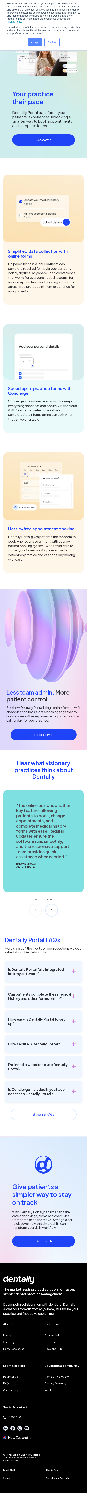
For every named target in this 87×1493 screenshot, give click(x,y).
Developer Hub (54, 1348)
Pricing (7, 1335)
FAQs (6, 1383)
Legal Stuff (9, 1470)
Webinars (50, 1390)
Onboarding (10, 1390)
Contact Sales (53, 1335)
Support (7, 1478)
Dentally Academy (55, 1383)
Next (51, 910)
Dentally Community (57, 1376)
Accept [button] (34, 42)
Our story (8, 1342)
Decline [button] (52, 42)
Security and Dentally (57, 1478)
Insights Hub (10, 1376)
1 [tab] (40, 899)
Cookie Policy (53, 1470)
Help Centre (52, 1342)
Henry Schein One (13, 1348)
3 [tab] (51, 899)
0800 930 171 (16, 1417)
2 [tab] (47, 899)
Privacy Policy (14, 21)
